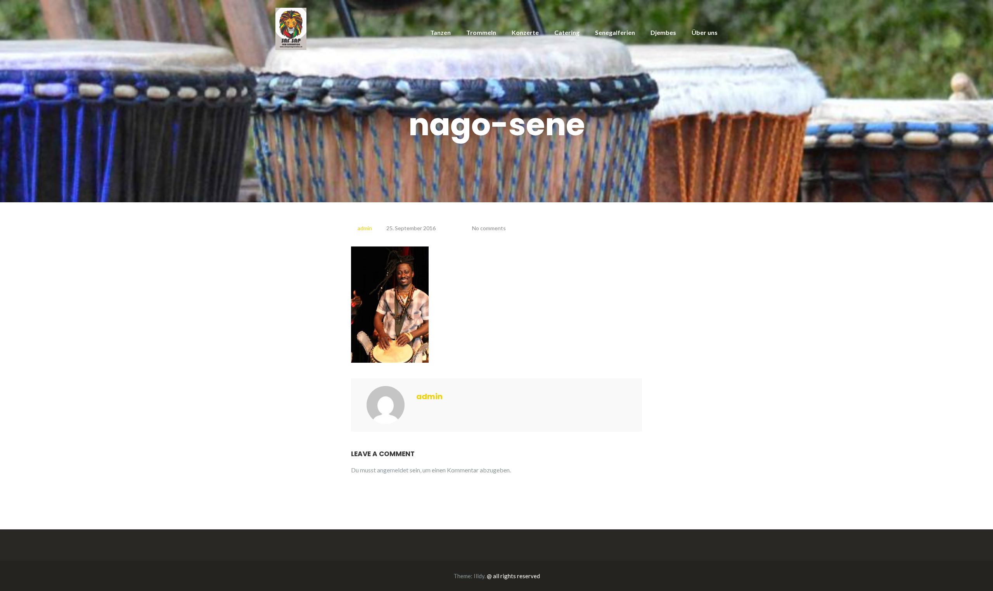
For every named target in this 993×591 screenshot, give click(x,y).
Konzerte (525, 32)
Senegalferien (615, 32)
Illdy (479, 575)
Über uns (705, 32)
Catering (567, 32)
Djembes (663, 32)
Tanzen (440, 32)
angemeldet (392, 470)
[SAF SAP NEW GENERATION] (290, 28)
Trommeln (481, 32)
